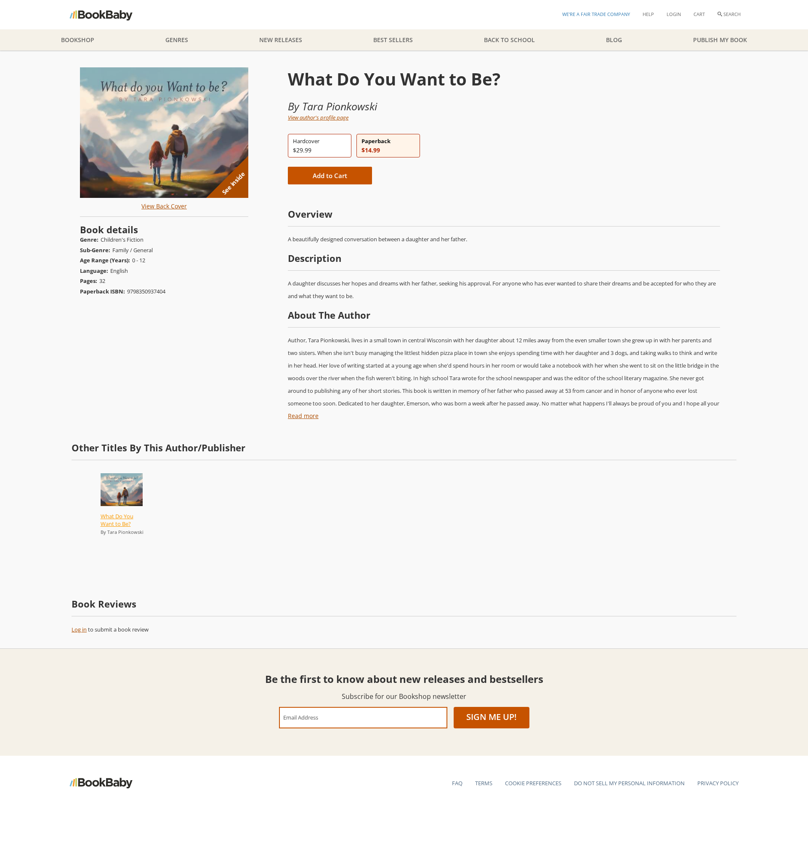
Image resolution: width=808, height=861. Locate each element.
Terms (483, 783)
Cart (699, 14)
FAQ (457, 783)
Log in (79, 629)
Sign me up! (491, 716)
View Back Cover (164, 206)
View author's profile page (318, 117)
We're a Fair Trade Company (596, 14)
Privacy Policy (718, 783)
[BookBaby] (108, 14)
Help (648, 14)
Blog (614, 40)
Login (674, 14)
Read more (303, 416)
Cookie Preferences (533, 783)
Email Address (300, 717)
